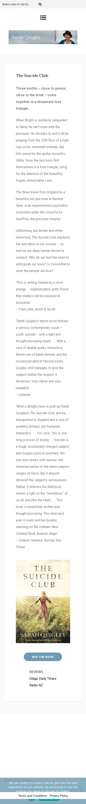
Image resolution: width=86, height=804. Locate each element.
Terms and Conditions (32, 795)
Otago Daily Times (42, 679)
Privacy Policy (59, 795)
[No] (81, 791)
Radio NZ (36, 685)
